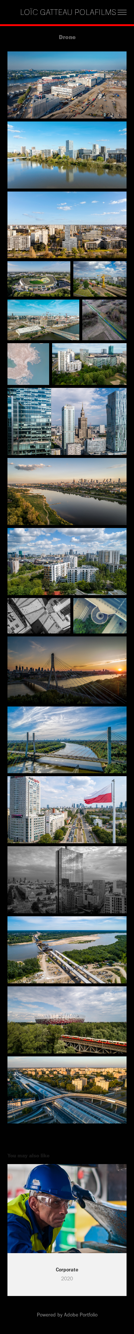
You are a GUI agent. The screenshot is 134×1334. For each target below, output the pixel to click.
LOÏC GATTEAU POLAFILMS (67, 12)
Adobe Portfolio (81, 1315)
